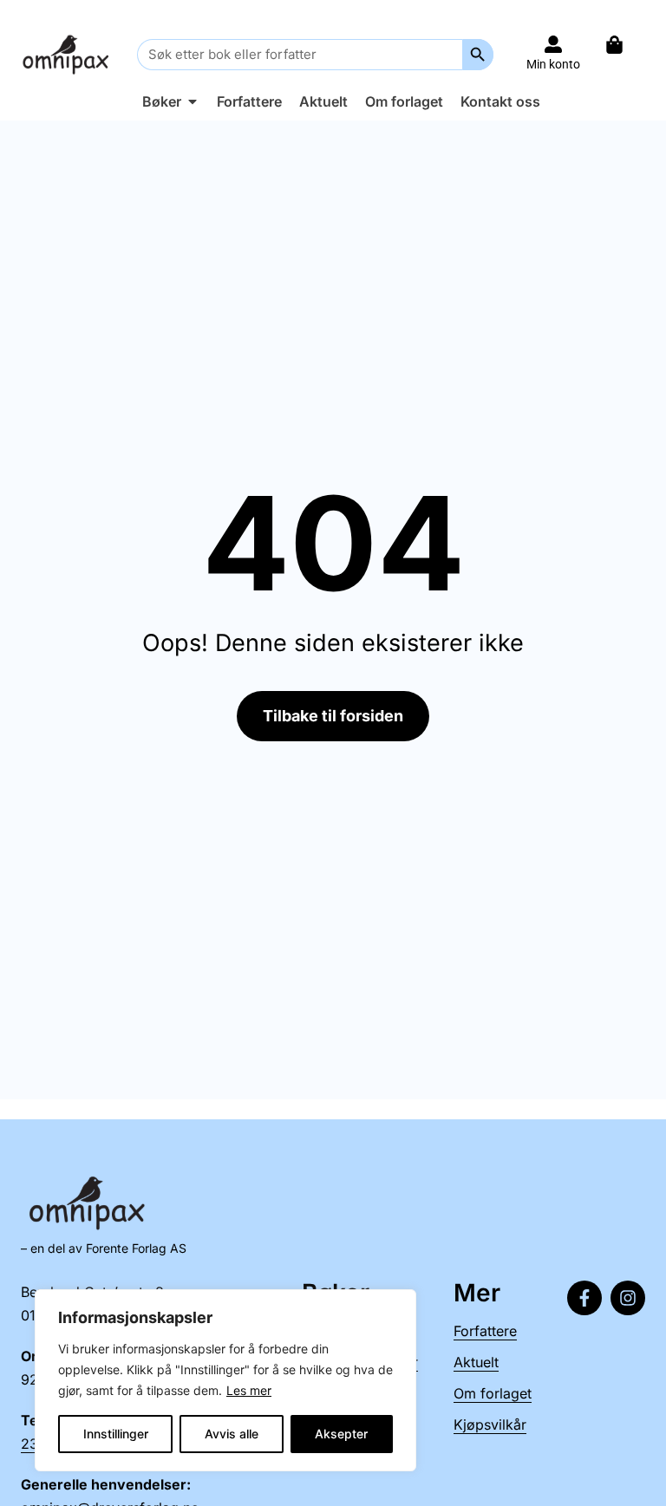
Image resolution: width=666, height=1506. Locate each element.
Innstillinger (115, 1433)
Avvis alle (231, 1433)
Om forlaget (493, 1393)
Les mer (248, 1390)
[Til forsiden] (68, 54)
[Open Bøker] (192, 101)
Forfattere (485, 1331)
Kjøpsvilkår (490, 1424)
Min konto (553, 64)
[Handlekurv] (623, 45)
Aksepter (341, 1433)
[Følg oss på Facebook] (584, 1298)
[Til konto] (553, 44)
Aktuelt (476, 1362)
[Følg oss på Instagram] (627, 1298)
